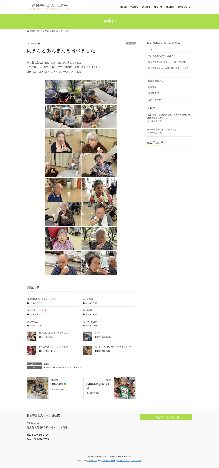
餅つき (98, 333)
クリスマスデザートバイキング (53, 347)
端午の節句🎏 (58, 384)
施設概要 (152, 87)
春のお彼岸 (88, 310)
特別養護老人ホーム (64, 367)
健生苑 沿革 (153, 93)
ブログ (151, 74)
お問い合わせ (154, 99)
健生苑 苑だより (155, 80)
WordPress (92, 461)
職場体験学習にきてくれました (41, 299)
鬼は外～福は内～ (91, 321)
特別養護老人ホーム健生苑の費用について (168, 68)
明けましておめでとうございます (54, 333)
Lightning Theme (108, 461)
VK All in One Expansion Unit (129, 461)
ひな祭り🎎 (32, 321)
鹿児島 (78, 367)
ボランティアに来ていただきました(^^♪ (113, 347)
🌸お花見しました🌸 (36, 310)
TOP (150, 49)
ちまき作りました (91, 299)
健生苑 (131, 43)
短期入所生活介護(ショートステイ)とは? (167, 62)
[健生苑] (37, 387)
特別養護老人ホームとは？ (160, 55)
